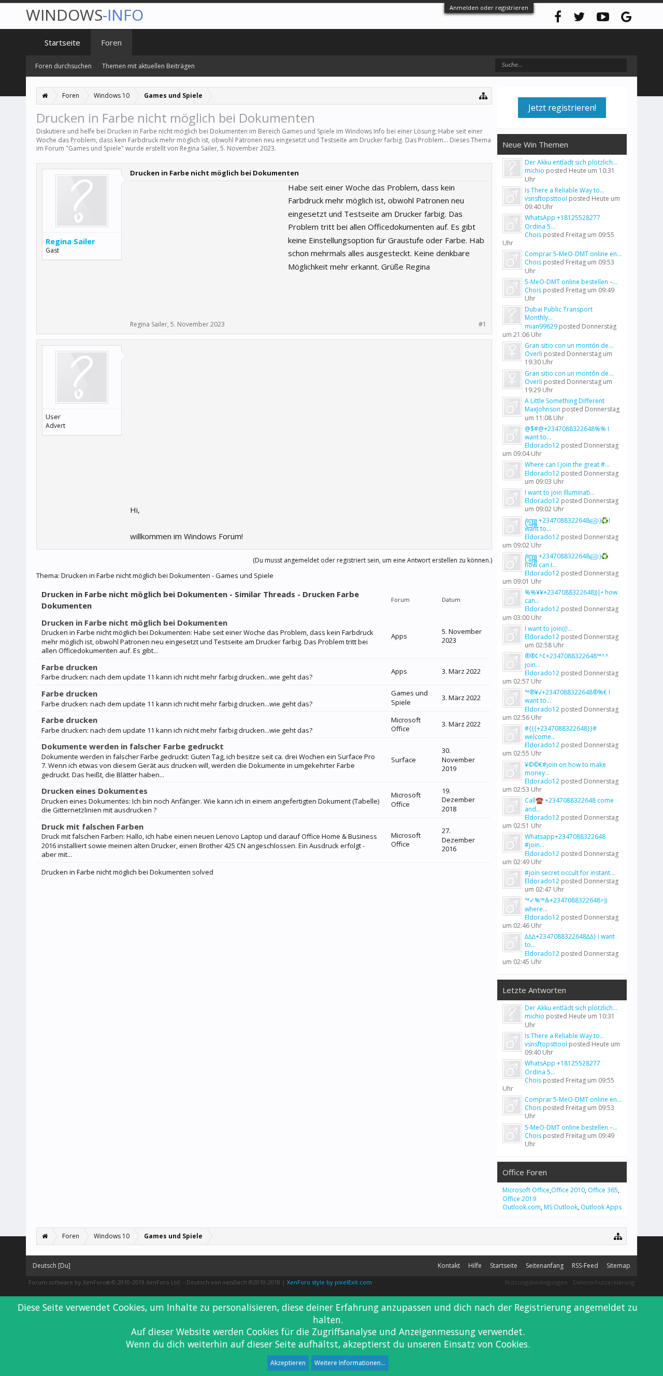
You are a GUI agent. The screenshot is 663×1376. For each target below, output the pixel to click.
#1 (482, 324)
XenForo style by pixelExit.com (329, 1282)
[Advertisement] (207, 245)
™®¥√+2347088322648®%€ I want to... (567, 696)
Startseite (62, 42)
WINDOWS (84, 14)
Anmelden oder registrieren (489, 7)
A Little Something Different (564, 400)
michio (534, 170)
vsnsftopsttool (546, 198)
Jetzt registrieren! (562, 107)
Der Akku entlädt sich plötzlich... (571, 162)
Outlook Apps (601, 1207)
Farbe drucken (69, 667)
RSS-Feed (585, 1265)
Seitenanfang (545, 1265)
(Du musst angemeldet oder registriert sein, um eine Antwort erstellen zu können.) (372, 560)
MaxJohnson (542, 409)
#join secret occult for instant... (570, 872)
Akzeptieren (288, 1362)
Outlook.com (521, 1207)
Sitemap (618, 1265)
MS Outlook (561, 1207)
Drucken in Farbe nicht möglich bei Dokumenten (134, 622)
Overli (533, 353)
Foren (111, 42)
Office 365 (603, 1190)
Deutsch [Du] (51, 1265)
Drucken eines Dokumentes (94, 791)
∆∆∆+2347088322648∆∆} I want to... (570, 940)
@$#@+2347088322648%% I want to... (567, 432)
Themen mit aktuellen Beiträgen (148, 66)
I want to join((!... (548, 628)
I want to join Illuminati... (560, 492)
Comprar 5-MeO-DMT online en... (573, 253)
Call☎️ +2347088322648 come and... (569, 804)
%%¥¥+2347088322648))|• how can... (571, 596)
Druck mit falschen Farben (92, 826)
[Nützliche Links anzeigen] (483, 95)
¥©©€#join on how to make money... (565, 768)
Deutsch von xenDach (233, 1282)
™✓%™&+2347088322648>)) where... (566, 904)
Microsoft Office (526, 1190)
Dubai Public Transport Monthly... (559, 313)
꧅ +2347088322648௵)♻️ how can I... (567, 560)
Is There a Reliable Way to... (564, 190)
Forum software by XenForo (104, 1282)
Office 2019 (519, 1198)
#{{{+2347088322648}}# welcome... (561, 732)
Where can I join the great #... (567, 464)
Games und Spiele (94, 148)
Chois (533, 234)
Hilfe (475, 1265)
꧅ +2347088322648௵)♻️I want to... (567, 524)
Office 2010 (568, 1190)
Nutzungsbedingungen (536, 1282)
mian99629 (541, 326)
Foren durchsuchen (63, 66)
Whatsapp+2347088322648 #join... (565, 840)
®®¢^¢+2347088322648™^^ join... (567, 660)
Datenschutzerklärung (604, 1282)
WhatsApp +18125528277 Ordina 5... (562, 221)
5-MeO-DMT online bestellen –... (571, 281)
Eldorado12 (542, 445)
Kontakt (449, 1265)
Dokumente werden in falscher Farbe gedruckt (132, 746)
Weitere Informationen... (349, 1362)
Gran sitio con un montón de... (569, 345)
